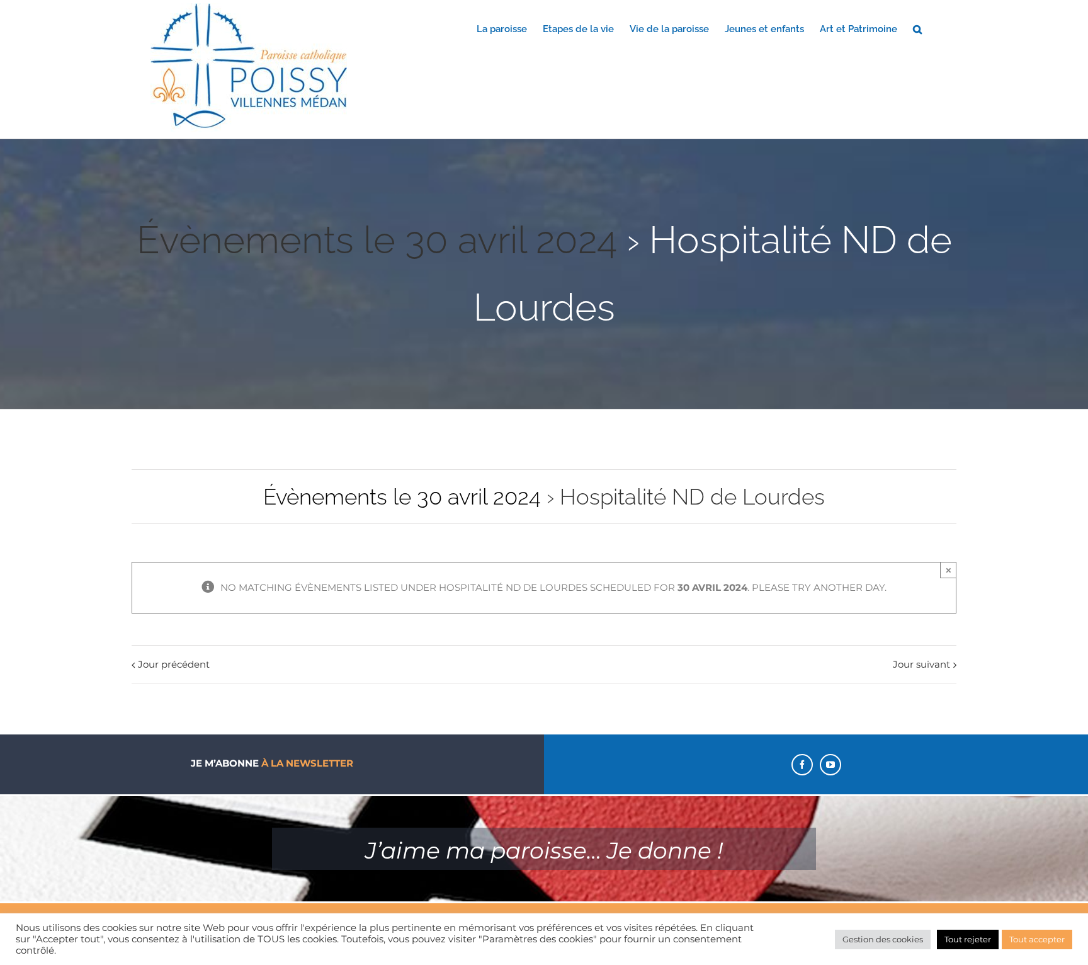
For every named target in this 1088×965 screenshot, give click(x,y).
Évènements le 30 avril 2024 (377, 240)
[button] (917, 28)
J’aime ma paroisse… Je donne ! (544, 850)
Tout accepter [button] (1037, 939)
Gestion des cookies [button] (882, 939)
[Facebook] (802, 764)
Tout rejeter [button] (967, 939)
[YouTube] (830, 764)
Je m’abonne (272, 763)
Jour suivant (921, 664)
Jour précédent (174, 664)
